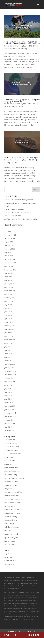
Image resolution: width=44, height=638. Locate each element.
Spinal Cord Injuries (11, 537)
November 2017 (10, 333)
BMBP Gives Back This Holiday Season (18, 200)
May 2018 (8, 315)
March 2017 (8, 360)
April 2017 (8, 357)
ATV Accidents (9, 440)
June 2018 (8, 312)
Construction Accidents (12, 471)
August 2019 (9, 294)
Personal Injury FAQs (12, 513)
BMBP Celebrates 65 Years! (14, 209)
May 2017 (8, 354)
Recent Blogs (23, 49)
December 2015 (10, 413)
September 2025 (10, 238)
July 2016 (7, 388)
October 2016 (9, 378)
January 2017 (9, 368)
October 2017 (9, 336)
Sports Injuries (9, 541)
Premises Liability (10, 517)
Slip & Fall (8, 530)
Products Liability (10, 520)
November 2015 (10, 416)
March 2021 (8, 256)
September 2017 (10, 340)
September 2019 (10, 291)
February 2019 (9, 298)
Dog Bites (8, 489)
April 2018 (8, 319)
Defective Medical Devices (14, 106)
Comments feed (10, 561)
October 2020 (9, 266)
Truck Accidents (10, 544)
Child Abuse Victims (11, 468)
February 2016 (9, 406)
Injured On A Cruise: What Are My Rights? (21, 157)
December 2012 (10, 430)
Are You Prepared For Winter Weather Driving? (21, 219)
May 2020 (8, 277)
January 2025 (9, 245)
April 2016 (8, 399)
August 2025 (9, 242)
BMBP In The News (11, 447)
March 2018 (8, 322)
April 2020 (8, 280)
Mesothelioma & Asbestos (14, 499)
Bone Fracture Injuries (12, 454)
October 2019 (9, 287)
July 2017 (7, 347)
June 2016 (8, 392)
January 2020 (9, 284)
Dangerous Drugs (10, 475)
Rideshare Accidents (11, 527)
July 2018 (7, 308)
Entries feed (8, 557)
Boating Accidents (11, 162)
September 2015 (10, 423)
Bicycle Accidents (10, 49)
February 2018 (9, 326)
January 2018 (9, 329)
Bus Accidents (9, 461)
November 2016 (10, 375)
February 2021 (9, 259)
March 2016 (8, 402)
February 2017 (9, 364)
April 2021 (8, 252)
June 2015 (8, 427)
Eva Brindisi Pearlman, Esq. (16, 46)
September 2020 (10, 270)
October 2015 (9, 420)
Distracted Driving (10, 485)
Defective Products (11, 482)
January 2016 (9, 409)
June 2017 (8, 350)
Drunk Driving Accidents (13, 492)
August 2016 (9, 385)
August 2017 (9, 343)
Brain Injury (8, 457)
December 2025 (10, 235)
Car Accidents (9, 464)
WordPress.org (9, 564)
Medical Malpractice (11, 496)
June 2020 (8, 273)
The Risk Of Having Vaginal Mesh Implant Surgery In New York (22, 100)
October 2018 (9, 301)
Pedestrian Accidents (12, 509)
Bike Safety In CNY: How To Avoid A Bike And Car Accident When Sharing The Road (22, 43)
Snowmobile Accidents (12, 534)
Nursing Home (9, 506)
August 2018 (9, 305)
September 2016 (10, 381)
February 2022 (9, 249)
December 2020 (10, 263)
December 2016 (10, 371)
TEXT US (33, 635)
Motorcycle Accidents (12, 502)
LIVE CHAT (11, 635)
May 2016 (8, 395)
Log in (6, 554)
